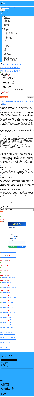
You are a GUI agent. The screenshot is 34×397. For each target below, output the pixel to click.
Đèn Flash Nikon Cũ (9, 37)
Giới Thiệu (5, 52)
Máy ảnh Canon (6, 17)
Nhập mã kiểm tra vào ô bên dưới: (6, 209)
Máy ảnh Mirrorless (7, 18)
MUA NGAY (30, 97)
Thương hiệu (4, 394)
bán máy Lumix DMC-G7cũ (12, 101)
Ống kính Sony (6, 24)
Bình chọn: (2, 207)
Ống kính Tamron (6, 27)
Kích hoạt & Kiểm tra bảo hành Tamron (10, 60)
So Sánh (5, 50)
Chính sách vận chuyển (6, 385)
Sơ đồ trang (4, 393)
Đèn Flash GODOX (9, 36)
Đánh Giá (5, 49)
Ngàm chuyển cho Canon (10, 30)
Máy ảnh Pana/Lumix (7, 21)
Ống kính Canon (6, 23)
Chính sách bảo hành (7, 54)
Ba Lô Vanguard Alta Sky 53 (5, 349)
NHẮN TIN (21, 246)
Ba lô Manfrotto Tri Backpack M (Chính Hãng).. (8, 314)
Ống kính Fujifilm (6, 25)
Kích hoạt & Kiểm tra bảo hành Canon (10, 59)
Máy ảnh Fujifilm (6, 19)
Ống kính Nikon (6, 26)
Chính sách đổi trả (7, 57)
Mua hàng (4, 97)
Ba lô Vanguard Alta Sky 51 (4, 344)
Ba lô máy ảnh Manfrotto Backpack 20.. (6, 319)
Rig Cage (7, 34)
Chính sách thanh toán (7, 55)
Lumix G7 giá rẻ (19, 101)
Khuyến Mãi (4, 2)
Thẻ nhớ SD (8, 42)
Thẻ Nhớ (5, 40)
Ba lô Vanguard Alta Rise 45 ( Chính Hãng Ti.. (7, 334)
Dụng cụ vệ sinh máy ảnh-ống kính (11, 33)
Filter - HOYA (8, 39)
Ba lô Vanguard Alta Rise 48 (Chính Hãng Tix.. (8, 339)
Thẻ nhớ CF (8, 41)
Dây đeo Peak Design (9, 32)
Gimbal (7, 45)
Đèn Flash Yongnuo (9, 38)
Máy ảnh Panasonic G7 (26, 101)
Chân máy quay (8, 46)
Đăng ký (3, 5)
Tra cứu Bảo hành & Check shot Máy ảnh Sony (11, 58)
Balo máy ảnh (8, 31)
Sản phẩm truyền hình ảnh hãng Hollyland (12, 44)
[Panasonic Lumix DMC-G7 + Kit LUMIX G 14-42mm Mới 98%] (10, 67)
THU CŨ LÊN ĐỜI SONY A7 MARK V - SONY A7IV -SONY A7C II (14, 61)
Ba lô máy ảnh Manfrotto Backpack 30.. (6, 324)
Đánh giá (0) (4, 104)
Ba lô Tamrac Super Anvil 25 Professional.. (7, 329)
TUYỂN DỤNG (6, 53)
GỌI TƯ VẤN (12, 246)
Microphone (7, 43)
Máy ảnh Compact (7, 22)
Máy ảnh (3, 16)
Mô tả (3, 103)
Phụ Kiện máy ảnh (7, 29)
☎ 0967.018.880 (17, 225)
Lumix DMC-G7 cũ (5, 101)
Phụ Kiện (3, 28)
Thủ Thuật (5, 48)
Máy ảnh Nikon (6, 20)
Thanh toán (4, 3)
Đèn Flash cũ (8, 35)
